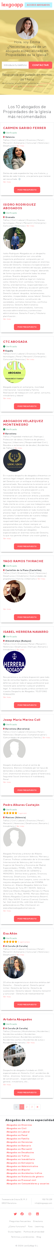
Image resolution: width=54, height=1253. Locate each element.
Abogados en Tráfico (18, 1156)
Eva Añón (10, 933)
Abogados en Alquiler (18, 1170)
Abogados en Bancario (19, 1146)
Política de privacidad (34, 1232)
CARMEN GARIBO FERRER (24, 128)
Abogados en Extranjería (20, 1163)
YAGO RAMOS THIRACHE (23, 561)
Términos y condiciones (22, 1237)
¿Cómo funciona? (17, 1226)
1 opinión (22, 813)
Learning (39, 1226)
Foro (30, 1226)
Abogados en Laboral (18, 1132)
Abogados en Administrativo (22, 1166)
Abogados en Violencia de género (25, 1176)
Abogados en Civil (17, 1128)
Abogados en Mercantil (19, 1149)
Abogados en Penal (17, 1135)
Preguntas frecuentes (20, 1221)
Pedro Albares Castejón (21, 804)
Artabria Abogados (17, 1019)
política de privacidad (32, 86)
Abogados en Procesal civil (21, 1180)
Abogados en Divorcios (19, 1125)
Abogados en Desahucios (20, 1152)
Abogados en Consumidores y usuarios (28, 1183)
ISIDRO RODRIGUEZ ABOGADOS (19, 206)
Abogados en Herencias (20, 1142)
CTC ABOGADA (15, 341)
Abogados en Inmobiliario (21, 1159)
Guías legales (14, 1232)
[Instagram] (29, 1214)
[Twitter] (15, 1214)
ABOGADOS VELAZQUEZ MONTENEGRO (23, 422)
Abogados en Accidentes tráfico (24, 1173)
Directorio (38, 1221)
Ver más (20, 146)
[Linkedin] (37, 1214)
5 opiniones (24, 942)
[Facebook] (22, 1214)
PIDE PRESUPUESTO (27, 190)
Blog (39, 1237)
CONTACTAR (40, 65)
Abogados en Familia (18, 1139)
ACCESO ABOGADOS (38, 5)
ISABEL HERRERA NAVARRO (25, 631)
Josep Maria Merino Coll (21, 719)
